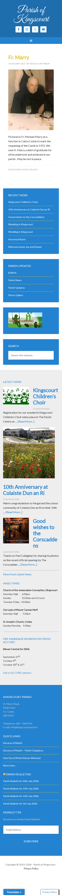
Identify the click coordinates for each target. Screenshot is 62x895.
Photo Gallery (30, 169)
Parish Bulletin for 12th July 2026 (21, 796)
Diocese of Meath (12, 742)
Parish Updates (16, 287)
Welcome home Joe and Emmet (25, 246)
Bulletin (12, 272)
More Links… (10, 765)
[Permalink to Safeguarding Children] (25, 326)
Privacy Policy (31, 868)
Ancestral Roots (17, 239)
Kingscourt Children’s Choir (23, 201)
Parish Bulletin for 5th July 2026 (20, 803)
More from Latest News (17, 574)
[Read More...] (26, 421)
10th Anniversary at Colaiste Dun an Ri (29, 209)
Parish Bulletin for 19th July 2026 (21, 788)
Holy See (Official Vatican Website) (22, 758)
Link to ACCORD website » (17, 672)
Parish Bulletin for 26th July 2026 (21, 781)
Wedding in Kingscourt (20, 224)
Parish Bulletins (18, 774)
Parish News (15, 280)
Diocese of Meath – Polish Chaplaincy (23, 750)
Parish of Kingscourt (31, 15)
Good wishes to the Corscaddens (26, 217)
